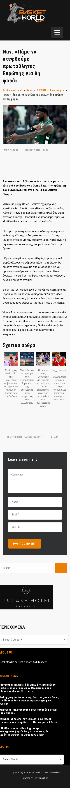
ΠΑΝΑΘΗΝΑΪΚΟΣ (33, 437)
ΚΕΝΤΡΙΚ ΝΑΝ (14, 437)
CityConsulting (41, 778)
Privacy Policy (53, 772)
